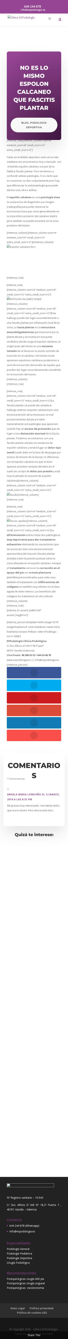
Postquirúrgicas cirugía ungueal (26, 1283)
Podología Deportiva (19, 1258)
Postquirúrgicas (17, 1288)
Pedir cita (34, 1156)
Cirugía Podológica (18, 1262)
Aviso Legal (17, 1308)
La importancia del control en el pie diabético (30, 937)
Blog (25, 122)
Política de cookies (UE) (32, 1312)
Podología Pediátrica (19, 1253)
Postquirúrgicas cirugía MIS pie (25, 1279)
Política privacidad (41, 1308)
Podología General (18, 1249)
